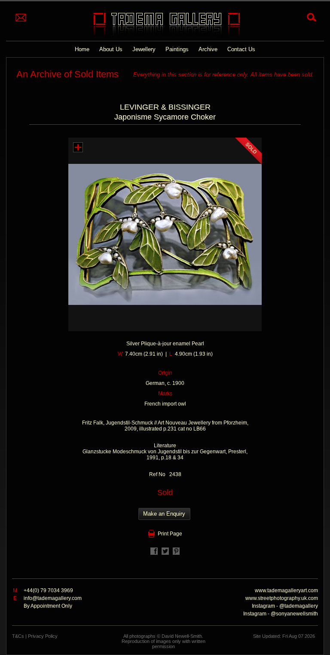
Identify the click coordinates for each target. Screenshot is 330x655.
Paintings (177, 49)
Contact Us (241, 49)
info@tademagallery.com (53, 598)
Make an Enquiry (164, 513)
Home (82, 49)
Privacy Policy (43, 636)
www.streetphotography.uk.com (281, 598)
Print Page (170, 534)
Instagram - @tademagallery (285, 606)
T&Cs (18, 636)
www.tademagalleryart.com (286, 590)
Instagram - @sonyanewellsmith (280, 614)
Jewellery (144, 49)
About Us (110, 49)
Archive (208, 49)
